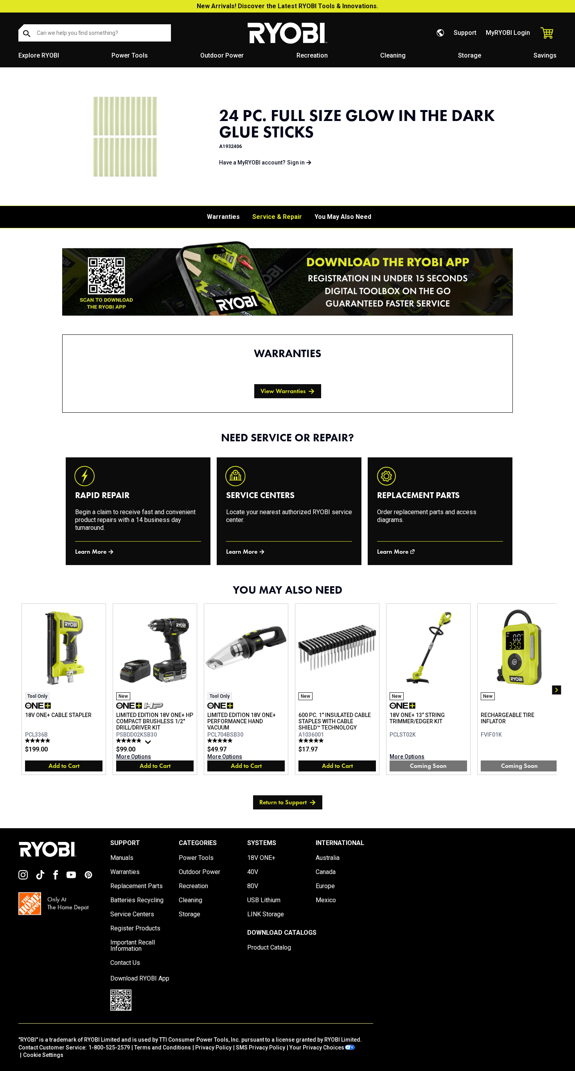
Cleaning (393, 55)
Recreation (312, 55)
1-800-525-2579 (109, 1047)
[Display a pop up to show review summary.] (149, 744)
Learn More (90, 551)
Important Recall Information (132, 945)
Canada (326, 872)
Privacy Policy (213, 1047)
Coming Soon (428, 765)
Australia (328, 858)
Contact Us (125, 963)
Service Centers (132, 914)
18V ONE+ (261, 858)
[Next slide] (556, 690)
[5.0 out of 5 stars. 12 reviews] (38, 740)
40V (252, 872)
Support (465, 32)
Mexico (326, 900)
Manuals (121, 858)
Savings (545, 55)
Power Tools (129, 55)
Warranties (223, 216)
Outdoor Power (222, 55)
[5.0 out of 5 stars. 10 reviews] (311, 740)
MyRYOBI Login (508, 32)
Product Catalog (269, 948)
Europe (325, 886)
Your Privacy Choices (316, 1047)
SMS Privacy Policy (260, 1047)
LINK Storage (265, 914)
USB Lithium (263, 900)
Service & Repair (277, 216)
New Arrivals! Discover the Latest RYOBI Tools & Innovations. (287, 6)
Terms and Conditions (162, 1047)
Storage (469, 55)
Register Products (135, 928)
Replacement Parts (136, 886)
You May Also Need (342, 216)
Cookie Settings (43, 1055)
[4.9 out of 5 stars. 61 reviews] (129, 740)
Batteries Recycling (137, 900)
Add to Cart (64, 765)
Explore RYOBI (38, 55)
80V (252, 886)
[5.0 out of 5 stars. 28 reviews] (220, 740)
